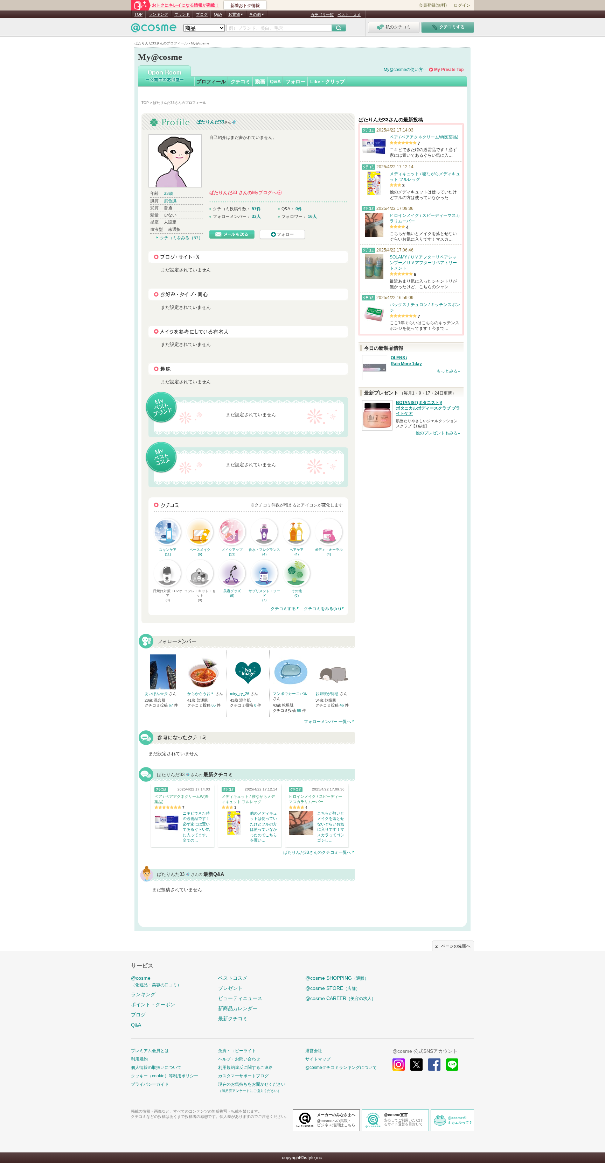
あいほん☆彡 (157, 694)
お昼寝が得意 (327, 694)
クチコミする (283, 608)
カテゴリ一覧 (322, 15)
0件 (298, 208)
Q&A (218, 14)
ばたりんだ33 (210, 122)
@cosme (156, 981)
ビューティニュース (240, 998)
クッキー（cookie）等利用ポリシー (164, 1075)
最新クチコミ (233, 1018)
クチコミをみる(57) (322, 608)
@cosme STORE (332, 988)
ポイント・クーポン (153, 1004)
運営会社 (313, 1050)
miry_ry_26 (240, 694)
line (452, 1064)
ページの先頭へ (456, 946)
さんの (245, 192)
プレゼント (230, 988)
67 (171, 705)
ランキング (158, 14)
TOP (138, 14)
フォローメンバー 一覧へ (327, 721)
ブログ (202, 14)
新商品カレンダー (237, 1008)
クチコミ (240, 81)
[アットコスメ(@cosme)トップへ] (153, 29)
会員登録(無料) (433, 5)
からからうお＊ (201, 694)
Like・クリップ (327, 81)
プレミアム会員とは (150, 1050)
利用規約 (139, 1059)
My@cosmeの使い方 (403, 69)
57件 (256, 208)
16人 (312, 216)
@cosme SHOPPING (337, 978)
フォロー (295, 81)
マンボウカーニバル (290, 694)
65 (214, 705)
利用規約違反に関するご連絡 (245, 1067)
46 (342, 705)
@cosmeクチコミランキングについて (341, 1067)
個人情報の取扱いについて (156, 1067)
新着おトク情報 (245, 5)
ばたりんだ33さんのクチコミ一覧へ (317, 852)
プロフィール (211, 81)
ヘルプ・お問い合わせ (239, 1059)
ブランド (182, 14)
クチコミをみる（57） (181, 237)
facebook (434, 1064)
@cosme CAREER (340, 998)
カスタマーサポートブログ (243, 1075)
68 (299, 710)
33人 (256, 216)
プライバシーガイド (150, 1084)
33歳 (168, 193)
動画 (260, 81)
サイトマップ (318, 1059)
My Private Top (449, 69)
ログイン (462, 5)
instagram (398, 1064)
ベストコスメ (349, 15)
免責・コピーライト (237, 1050)
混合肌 (170, 200)
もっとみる (447, 371)
